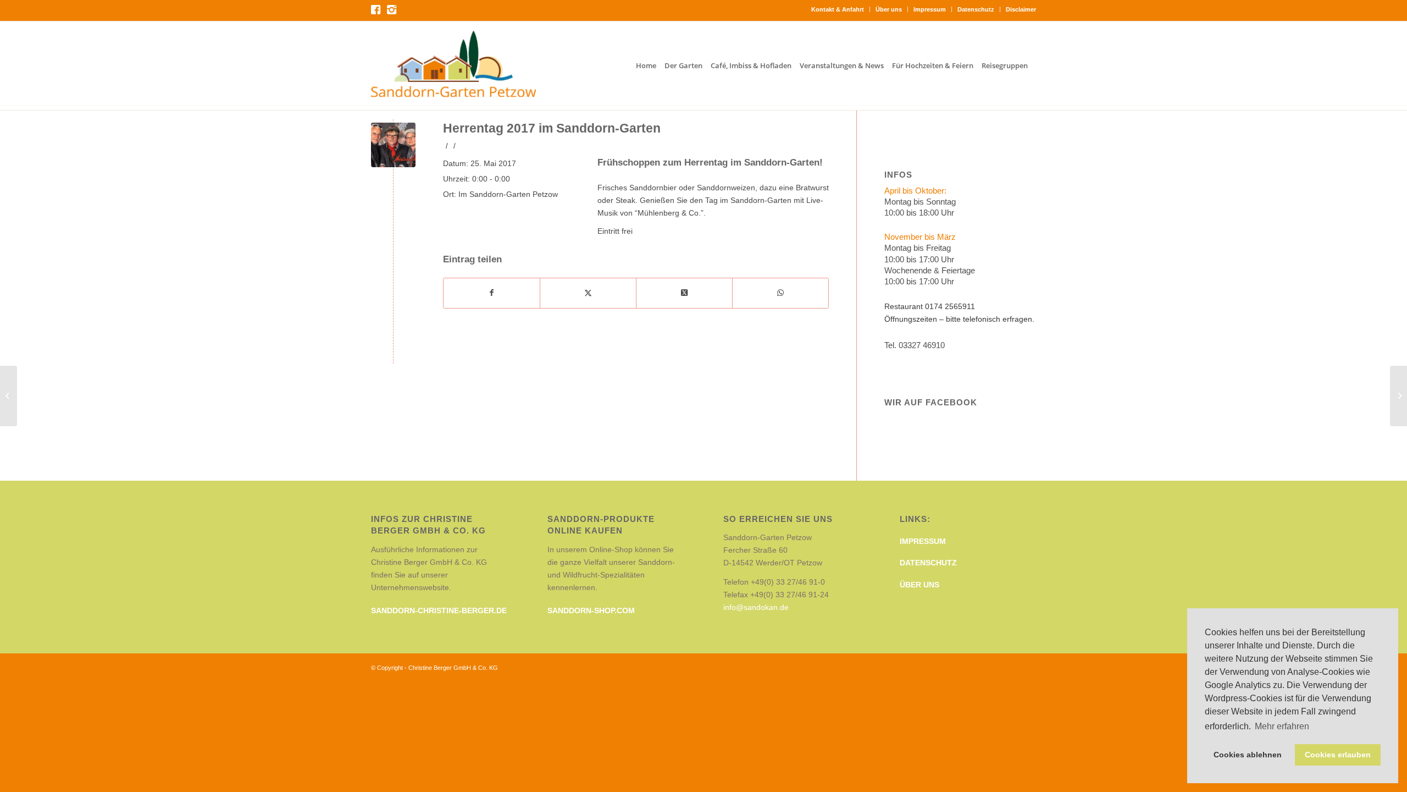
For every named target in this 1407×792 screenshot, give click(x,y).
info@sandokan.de (756, 607)
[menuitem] (838, 9)
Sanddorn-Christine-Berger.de (439, 610)
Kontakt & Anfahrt (837, 9)
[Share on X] (684, 292)
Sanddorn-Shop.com (591, 610)
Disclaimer (1021, 9)
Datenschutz (975, 9)
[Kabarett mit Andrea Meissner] (8, 396)
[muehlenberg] (393, 145)
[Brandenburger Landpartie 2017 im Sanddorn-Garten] (1398, 396)
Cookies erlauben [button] (1338, 754)
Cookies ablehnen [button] (1248, 754)
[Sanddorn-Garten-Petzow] (453, 65)
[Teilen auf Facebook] (492, 292)
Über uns (889, 9)
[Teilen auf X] (588, 292)
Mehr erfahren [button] (1282, 726)
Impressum (929, 9)
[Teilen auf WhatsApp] (780, 292)
